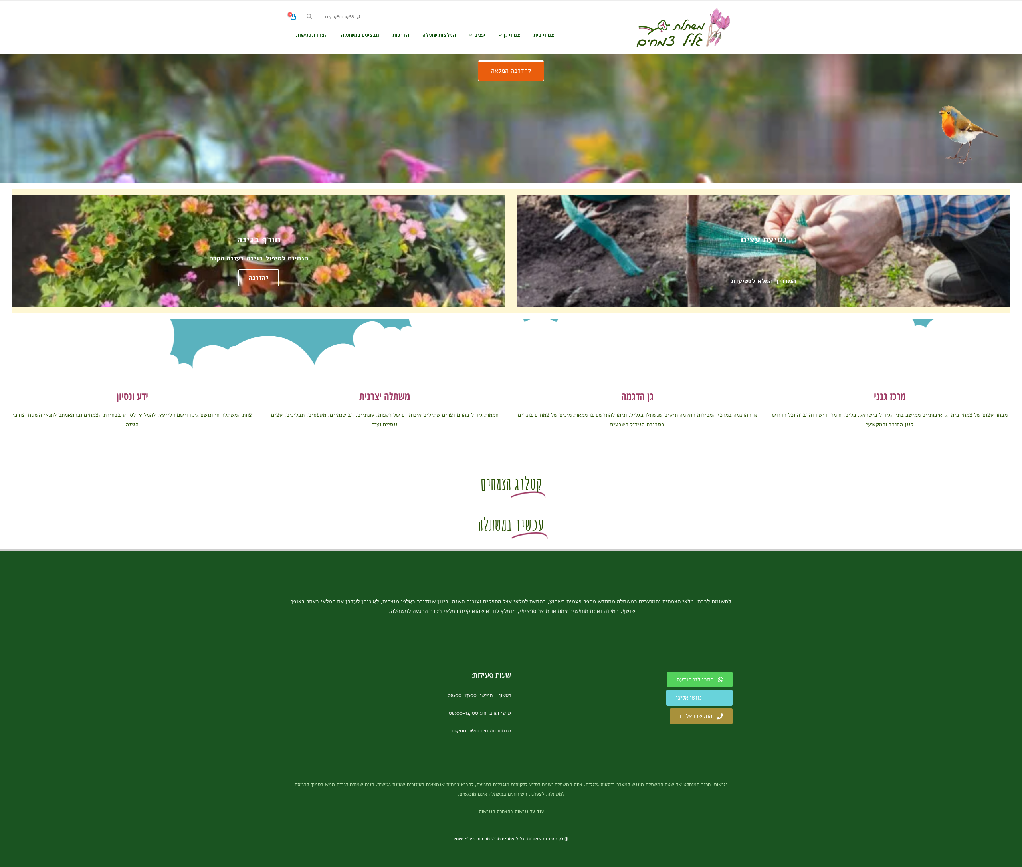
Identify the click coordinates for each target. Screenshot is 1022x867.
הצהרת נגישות (312, 35)
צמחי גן (512, 35)
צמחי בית (543, 35)
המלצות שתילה (439, 35)
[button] (309, 17)
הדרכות (400, 35)
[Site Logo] (683, 28)
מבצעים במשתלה (360, 35)
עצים (479, 35)
